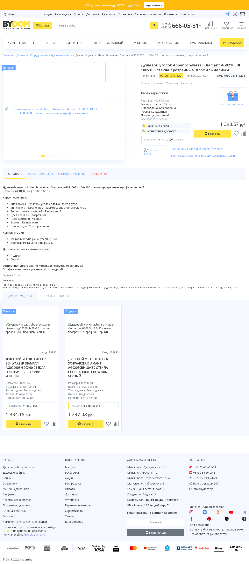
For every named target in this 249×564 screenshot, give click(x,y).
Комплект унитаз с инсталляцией (25, 521)
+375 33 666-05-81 (205, 472)
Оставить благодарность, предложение (216, 529)
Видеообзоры (74, 521)
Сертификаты (74, 511)
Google (28, 534)
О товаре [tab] (15, 174)
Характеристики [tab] (40, 174)
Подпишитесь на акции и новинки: (152, 513)
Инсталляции (168, 43)
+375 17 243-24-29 (205, 478)
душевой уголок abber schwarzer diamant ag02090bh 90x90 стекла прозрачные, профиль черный (26, 367)
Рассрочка (108, 14)
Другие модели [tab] (20, 296)
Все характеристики (154, 119)
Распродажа (62, 14)
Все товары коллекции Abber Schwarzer (197, 149)
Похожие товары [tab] (56, 296)
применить (154, 5)
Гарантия (186, 83)
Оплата (78, 14)
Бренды (70, 467)
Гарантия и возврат (148, 14)
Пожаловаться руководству (208, 534)
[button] (43, 156)
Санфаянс (9, 494)
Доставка (92, 14)
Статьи (70, 516)
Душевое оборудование (19, 467)
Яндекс (40, 534)
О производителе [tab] (71, 174)
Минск (12, 14)
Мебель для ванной (108, 43)
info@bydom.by (203, 489)
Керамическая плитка (17, 500)
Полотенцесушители (16, 505)
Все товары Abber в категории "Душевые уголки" (203, 155)
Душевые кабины (21, 43)
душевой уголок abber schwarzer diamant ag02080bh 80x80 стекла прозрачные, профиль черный (88, 367)
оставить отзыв (170, 75)
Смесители (74, 43)
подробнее (132, 5)
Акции (48, 14)
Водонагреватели (14, 511)
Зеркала (8, 516)
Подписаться (157, 532)
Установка (125, 14)
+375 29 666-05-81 (204, 467)
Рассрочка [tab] (99, 174)
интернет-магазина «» (35, 527)
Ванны (50, 43)
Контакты (187, 14)
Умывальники (201, 43)
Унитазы (140, 43)
